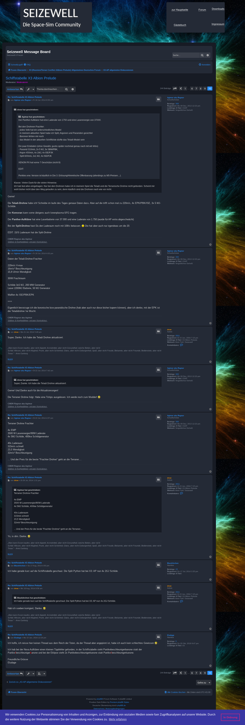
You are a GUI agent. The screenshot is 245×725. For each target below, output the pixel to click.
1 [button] (185, 88)
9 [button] (205, 88)
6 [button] (192, 88)
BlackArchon (172, 563)
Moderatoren (22, 82)
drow (169, 330)
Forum (202, 9)
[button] (174, 88)
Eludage (170, 635)
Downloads (218, 8)
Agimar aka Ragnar (175, 98)
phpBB (99, 699)
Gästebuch (180, 24)
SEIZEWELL (49, 14)
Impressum (218, 24)
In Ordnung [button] (230, 717)
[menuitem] (27, 65)
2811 (178, 336)
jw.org (10, 359)
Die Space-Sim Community (50, 25)
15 (177, 569)
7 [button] (196, 88)
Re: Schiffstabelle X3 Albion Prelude (25, 97)
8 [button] (200, 88)
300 (177, 104)
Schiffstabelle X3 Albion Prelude (31, 78)
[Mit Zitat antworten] (158, 99)
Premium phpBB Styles (119, 702)
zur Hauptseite (180, 9)
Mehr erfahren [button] (118, 719)
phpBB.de (121, 705)
